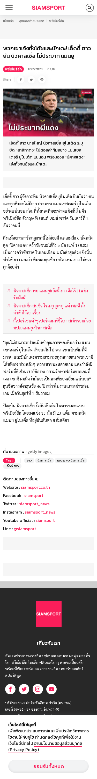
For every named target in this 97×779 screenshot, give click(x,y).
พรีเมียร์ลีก (56, 21)
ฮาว (29, 460)
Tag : (9, 460)
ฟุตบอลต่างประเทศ (31, 21)
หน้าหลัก (8, 21)
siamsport (33, 495)
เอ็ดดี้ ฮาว (12, 466)
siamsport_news (34, 504)
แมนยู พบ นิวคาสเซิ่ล (71, 460)
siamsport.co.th (35, 487)
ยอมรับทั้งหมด (48, 766)
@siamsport (25, 528)
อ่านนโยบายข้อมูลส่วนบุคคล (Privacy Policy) (45, 746)
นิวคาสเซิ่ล (44, 460)
